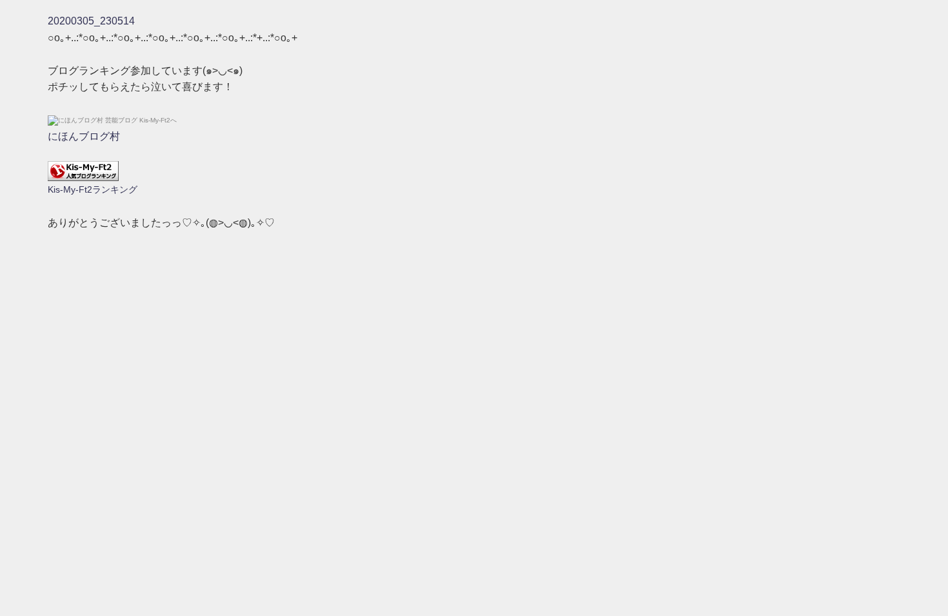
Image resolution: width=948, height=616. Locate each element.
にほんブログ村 (84, 136)
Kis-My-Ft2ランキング (92, 189)
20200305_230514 (91, 20)
